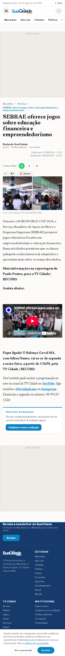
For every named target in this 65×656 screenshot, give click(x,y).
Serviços (7, 623)
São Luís (25, 19)
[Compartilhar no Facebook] (29, 166)
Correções (34, 147)
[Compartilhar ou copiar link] (37, 166)
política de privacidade (36, 643)
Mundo (38, 594)
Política (52, 19)
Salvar (27, 173)
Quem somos (42, 606)
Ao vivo (6, 606)
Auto (58, 3)
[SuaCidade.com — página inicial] (22, 11)
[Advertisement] (32, 64)
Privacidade (41, 623)
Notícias (22, 104)
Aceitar (45, 650)
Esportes (39, 581)
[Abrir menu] (6, 10)
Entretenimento (43, 585)
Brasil (38, 590)
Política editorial (19, 147)
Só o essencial (23, 650)
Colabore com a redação (23, 427)
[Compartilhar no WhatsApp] (22, 166)
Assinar (11, 537)
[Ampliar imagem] (57, 205)
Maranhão (11, 19)
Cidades (39, 19)
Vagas (6, 627)
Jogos (6, 614)
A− (5, 173)
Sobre (6, 147)
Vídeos (6, 610)
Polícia (38, 573)
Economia (40, 577)
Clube (6, 618)
